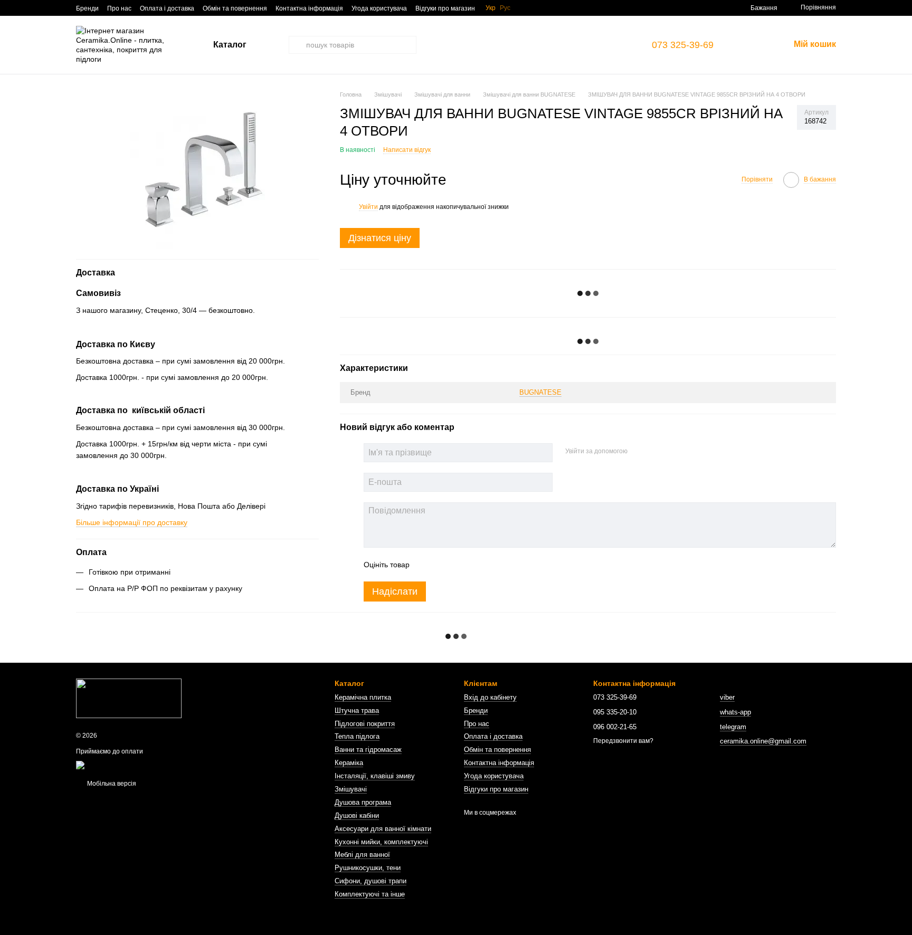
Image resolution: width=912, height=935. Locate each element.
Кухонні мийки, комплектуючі (381, 842)
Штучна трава (357, 710)
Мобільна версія (111, 783)
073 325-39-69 (683, 45)
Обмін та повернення (235, 8)
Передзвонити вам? (623, 741)
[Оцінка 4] (477, 564)
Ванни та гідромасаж (368, 749)
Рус (505, 8)
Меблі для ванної (362, 854)
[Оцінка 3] (460, 564)
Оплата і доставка (167, 8)
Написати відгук (407, 150)
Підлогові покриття (365, 724)
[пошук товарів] (297, 44)
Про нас (119, 8)
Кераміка (349, 763)
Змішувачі (351, 789)
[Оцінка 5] (494, 564)
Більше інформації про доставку (131, 522)
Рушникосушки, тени (368, 868)
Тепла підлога (357, 736)
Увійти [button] (368, 207)
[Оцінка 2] (443, 564)
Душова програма (363, 802)
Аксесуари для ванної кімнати (383, 829)
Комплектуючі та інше (370, 894)
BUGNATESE (540, 392)
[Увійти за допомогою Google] (656, 451)
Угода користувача (379, 8)
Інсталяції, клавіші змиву (375, 776)
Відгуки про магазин (445, 8)
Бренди (87, 8)
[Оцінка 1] (427, 564)
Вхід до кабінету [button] (490, 697)
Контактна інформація (309, 8)
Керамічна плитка (363, 697)
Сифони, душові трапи (370, 881)
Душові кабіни (357, 815)
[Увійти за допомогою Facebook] (639, 451)
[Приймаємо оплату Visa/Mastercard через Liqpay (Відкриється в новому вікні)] (153, 764)
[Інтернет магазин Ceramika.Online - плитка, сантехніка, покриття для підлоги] (129, 697)
